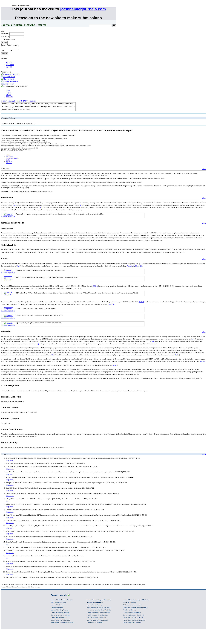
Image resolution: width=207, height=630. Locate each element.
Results (8, 159)
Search (8, 95)
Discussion (9, 161)
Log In (8, 92)
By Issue (9, 62)
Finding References (10, 81)
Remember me (9, 40)
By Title (9, 67)
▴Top (204, 169)
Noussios (32, 101)
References (9, 163)
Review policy (8, 84)
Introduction (9, 156)
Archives (9, 97)
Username (5, 33)
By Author (10, 65)
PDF (18, 74)
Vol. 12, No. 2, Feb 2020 (17, 101)
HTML (12, 74)
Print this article (9, 77)
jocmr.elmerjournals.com (83, 9)
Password (5, 36)
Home (8, 90)
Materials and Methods (12, 158)
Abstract (6, 74)
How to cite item (9, 79)
